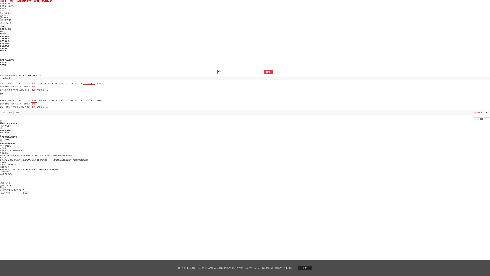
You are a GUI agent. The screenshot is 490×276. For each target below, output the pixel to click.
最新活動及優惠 (5, 13)
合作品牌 (13, 169)
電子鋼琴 (6, 155)
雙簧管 (27, 90)
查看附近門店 (6, 20)
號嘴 (16, 87)
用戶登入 (5, 18)
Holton (19, 83)
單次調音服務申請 (25, 160)
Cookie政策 (287, 268)
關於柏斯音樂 (4, 169)
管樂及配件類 (24, 155)
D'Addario (72, 83)
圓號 (42, 90)
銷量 (10, 112)
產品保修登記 (14, 160)
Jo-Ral (99, 83)
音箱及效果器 (52, 155)
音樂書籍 (69, 155)
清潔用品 (27, 87)
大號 (46, 90)
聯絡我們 (35, 169)
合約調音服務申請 (38, 160)
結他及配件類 (33, 155)
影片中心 (14, 165)
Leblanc (55, 83)
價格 (17, 112)
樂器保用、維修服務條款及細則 (55, 160)
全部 (9, 83)
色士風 (21, 90)
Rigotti (80, 83)
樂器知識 (69, 160)
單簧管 (15, 90)
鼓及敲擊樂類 (43, 155)
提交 (26, 193)
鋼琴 (1, 155)
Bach (14, 83)
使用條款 (42, 169)
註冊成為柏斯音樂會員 (14, 151)
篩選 (4, 112)
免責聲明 (55, 169)
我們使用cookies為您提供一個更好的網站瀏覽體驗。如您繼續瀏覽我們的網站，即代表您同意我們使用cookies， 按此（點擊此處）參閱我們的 (230, 268)
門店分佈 (19, 169)
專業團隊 (76, 160)
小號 (33, 90)
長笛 (10, 90)
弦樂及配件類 (14, 155)
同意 (305, 268)
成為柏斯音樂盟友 (6, 174)
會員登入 (3, 151)
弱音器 (34, 87)
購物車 (5, 15)
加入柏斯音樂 (27, 169)
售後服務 (3, 8)
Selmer (34, 83)
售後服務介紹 (4, 160)
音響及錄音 (61, 155)
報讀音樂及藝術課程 (7, 6)
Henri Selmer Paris (44, 83)
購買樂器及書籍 (5, 3)
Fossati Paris (63, 83)
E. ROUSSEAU (89, 83)
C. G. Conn (26, 83)
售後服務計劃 (83, 160)
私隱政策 (48, 169)
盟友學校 (3, 11)
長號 (38, 90)
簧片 (20, 87)
